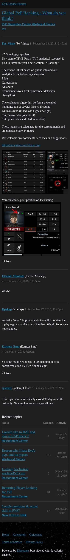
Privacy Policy (34, 541)
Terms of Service (12, 541)
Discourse (23, 550)
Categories (19, 534)
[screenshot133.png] (35, 172)
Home (5, 534)
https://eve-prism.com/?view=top (21, 145)
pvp (4, 28)
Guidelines (35, 534)
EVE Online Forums (14, 3)
